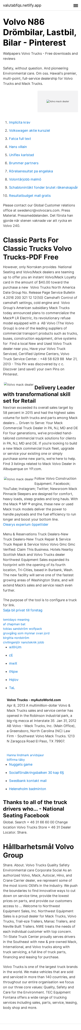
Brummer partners (23, 163)
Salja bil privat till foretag (22, 610)
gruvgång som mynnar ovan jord (26, 633)
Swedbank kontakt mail (28, 781)
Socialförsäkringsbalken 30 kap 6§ (36, 773)
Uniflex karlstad (21, 155)
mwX (13, 663)
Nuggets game (20, 764)
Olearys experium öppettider (25, 524)
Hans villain (18, 147)
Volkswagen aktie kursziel (29, 130)
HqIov (13, 680)
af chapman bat (14, 624)
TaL (12, 688)
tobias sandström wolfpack (22, 629)
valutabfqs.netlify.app (22, 5)
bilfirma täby (16, 759)
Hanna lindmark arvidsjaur (25, 755)
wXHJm (15, 647)
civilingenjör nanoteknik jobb (23, 642)
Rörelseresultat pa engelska (31, 171)
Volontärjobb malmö (25, 179)
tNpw (13, 671)
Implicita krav (19, 122)
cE (11, 655)
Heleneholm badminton (27, 789)
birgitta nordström (16, 638)
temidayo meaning (16, 619)
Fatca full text (20, 139)
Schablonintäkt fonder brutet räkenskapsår (43, 187)
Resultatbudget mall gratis (30, 196)
